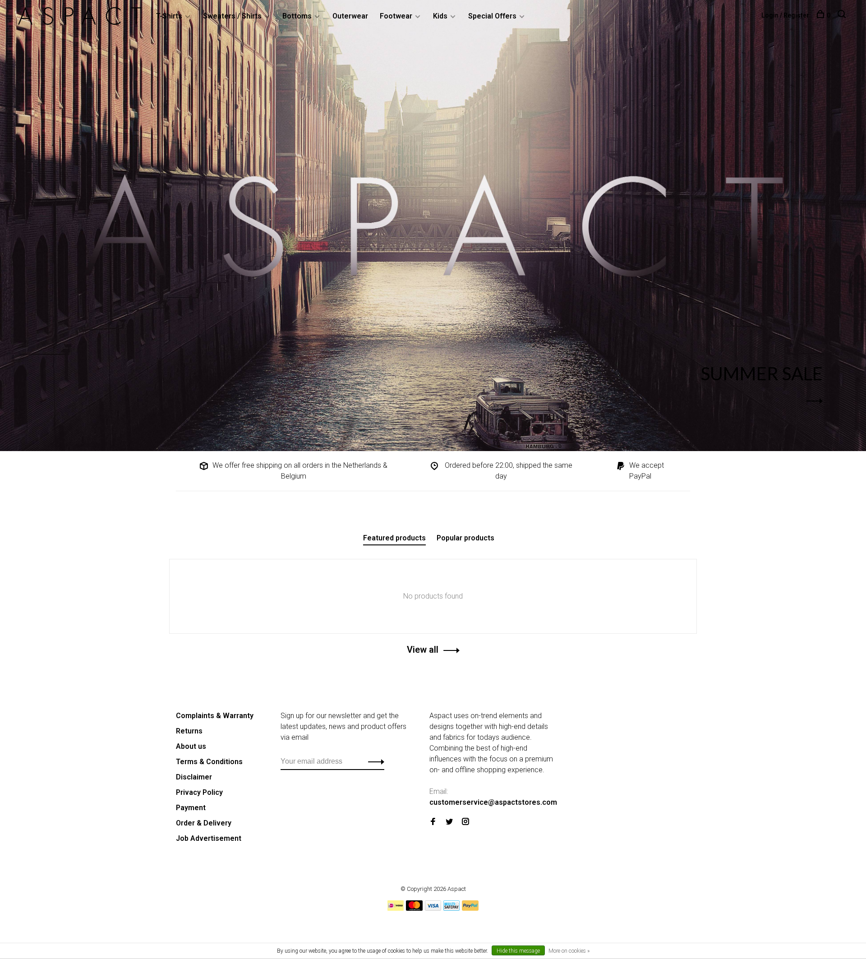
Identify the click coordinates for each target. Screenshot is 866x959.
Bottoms (297, 16)
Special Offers (492, 16)
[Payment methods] (395, 908)
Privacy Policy (199, 792)
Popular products (465, 538)
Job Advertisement (208, 838)
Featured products (394, 538)
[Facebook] (433, 822)
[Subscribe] (373, 761)
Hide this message (518, 951)
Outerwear (350, 16)
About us (191, 746)
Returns (189, 731)
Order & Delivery (203, 823)
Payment (191, 807)
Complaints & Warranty (214, 715)
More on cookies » (569, 951)
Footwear (396, 16)
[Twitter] (449, 822)
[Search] (843, 15)
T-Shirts (169, 16)
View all (422, 649)
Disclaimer (194, 777)
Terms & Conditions (209, 761)
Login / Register (785, 15)
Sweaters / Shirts (232, 16)
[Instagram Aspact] (465, 822)
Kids (440, 16)
